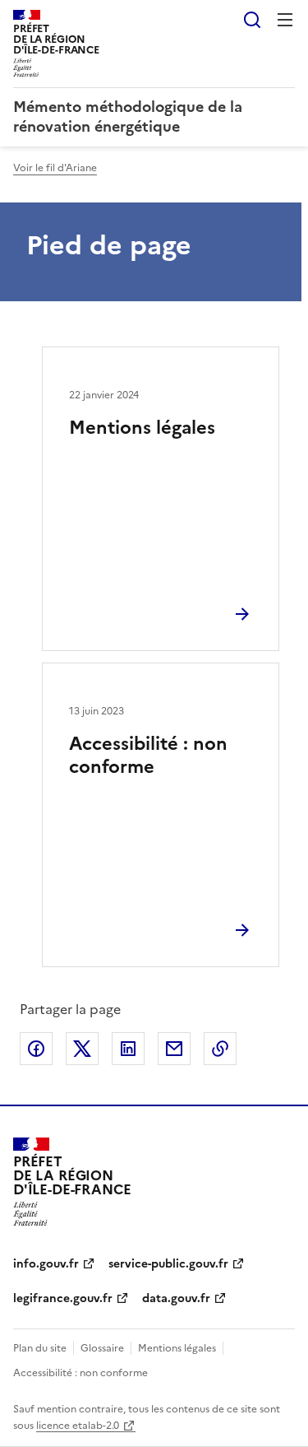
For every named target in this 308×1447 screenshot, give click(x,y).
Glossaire (102, 1348)
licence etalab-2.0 (77, 1425)
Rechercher (252, 19)
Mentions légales (142, 427)
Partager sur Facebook (36, 1048)
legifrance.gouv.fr (63, 1298)
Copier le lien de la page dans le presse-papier (220, 1048)
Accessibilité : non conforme (148, 755)
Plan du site (40, 1348)
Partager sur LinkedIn (128, 1048)
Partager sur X (82, 1048)
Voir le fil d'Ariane (55, 168)
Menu (285, 19)
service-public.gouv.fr (168, 1264)
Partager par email (174, 1048)
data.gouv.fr (176, 1298)
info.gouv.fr (46, 1264)
